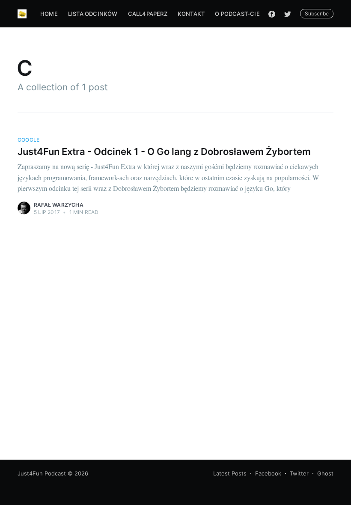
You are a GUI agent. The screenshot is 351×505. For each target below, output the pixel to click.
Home (49, 13)
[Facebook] (272, 14)
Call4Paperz (147, 13)
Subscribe (317, 13)
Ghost (325, 473)
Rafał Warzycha (58, 205)
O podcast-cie (237, 13)
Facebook (268, 473)
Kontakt (191, 13)
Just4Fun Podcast (42, 473)
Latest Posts (230, 473)
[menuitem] (49, 14)
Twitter (299, 473)
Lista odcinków (93, 13)
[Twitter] (290, 14)
